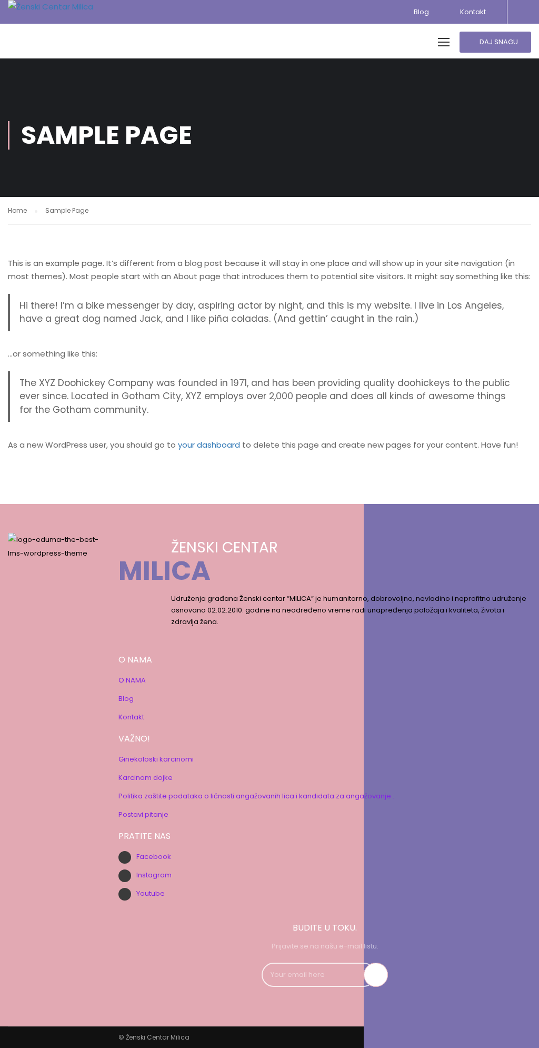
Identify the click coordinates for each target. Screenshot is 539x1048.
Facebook (153, 857)
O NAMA (132, 680)
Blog (421, 12)
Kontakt (471, 12)
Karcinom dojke (145, 778)
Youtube (150, 893)
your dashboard (209, 444)
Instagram (154, 875)
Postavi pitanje (143, 814)
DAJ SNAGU (498, 42)
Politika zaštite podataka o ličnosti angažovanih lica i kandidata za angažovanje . (256, 796)
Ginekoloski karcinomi (156, 759)
